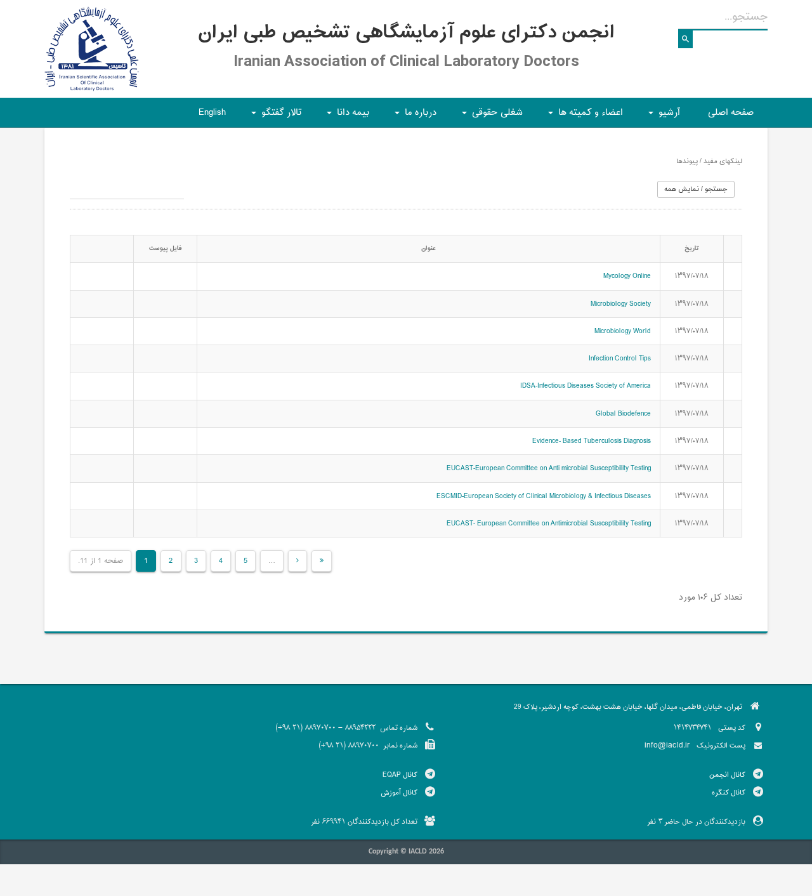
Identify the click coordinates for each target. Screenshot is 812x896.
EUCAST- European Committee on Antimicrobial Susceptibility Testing (549, 523)
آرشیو (662, 116)
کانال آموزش (399, 792)
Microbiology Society (621, 304)
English (212, 112)
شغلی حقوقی (490, 116)
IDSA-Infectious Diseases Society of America (585, 386)
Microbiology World (622, 331)
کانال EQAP (400, 775)
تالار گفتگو (274, 116)
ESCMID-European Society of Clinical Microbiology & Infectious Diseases (543, 496)
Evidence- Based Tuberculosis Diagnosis (591, 441)
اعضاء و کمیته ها (583, 116)
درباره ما (413, 116)
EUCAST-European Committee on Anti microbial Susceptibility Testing (549, 468)
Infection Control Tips (620, 358)
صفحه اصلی (731, 112)
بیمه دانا (346, 116)
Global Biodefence (623, 413)
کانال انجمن (727, 775)
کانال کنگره (728, 792)
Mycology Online (627, 276)
